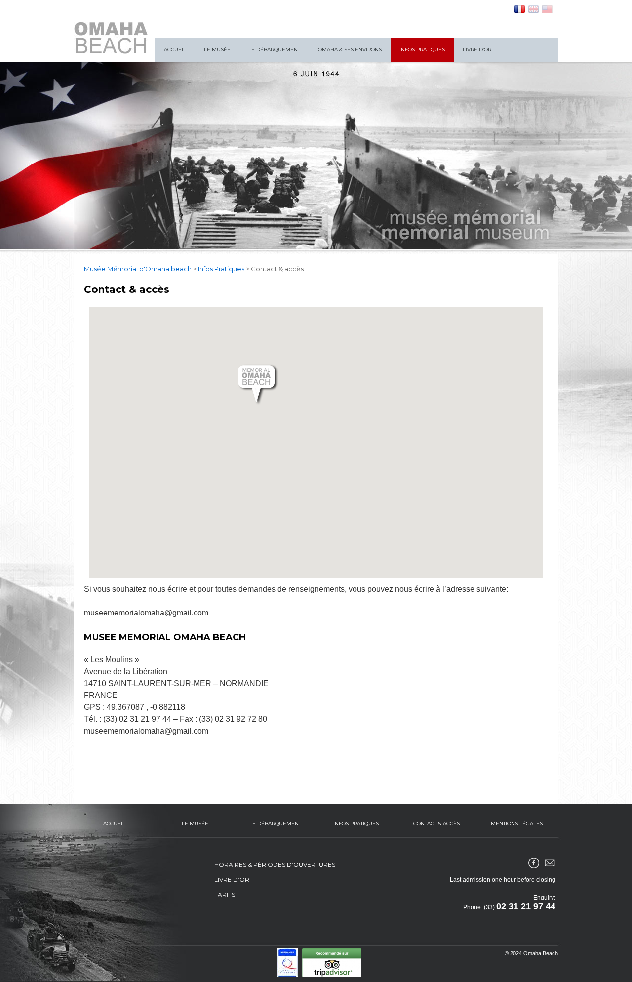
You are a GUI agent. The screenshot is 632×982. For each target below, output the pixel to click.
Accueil (175, 49)
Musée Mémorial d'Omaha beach (138, 269)
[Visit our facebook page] (533, 863)
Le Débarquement (274, 49)
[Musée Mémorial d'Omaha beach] (111, 38)
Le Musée (217, 49)
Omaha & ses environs (350, 49)
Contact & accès (436, 823)
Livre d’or (477, 49)
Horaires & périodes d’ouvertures (274, 864)
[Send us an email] (549, 863)
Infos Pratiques (422, 49)
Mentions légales (517, 823)
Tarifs (224, 894)
